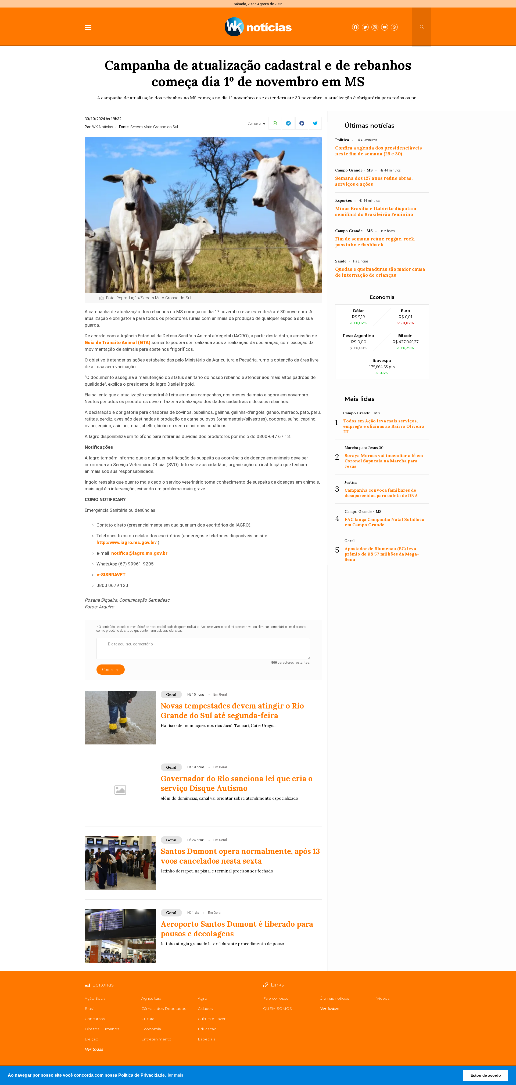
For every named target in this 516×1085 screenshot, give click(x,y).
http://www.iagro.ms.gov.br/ (126, 542)
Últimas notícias (370, 125)
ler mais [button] (176, 1075)
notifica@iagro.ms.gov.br (139, 553)
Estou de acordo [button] (486, 1075)
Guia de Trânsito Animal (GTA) (117, 342)
